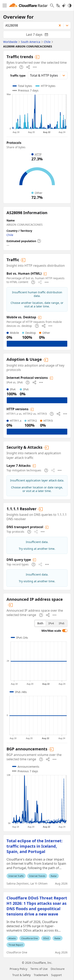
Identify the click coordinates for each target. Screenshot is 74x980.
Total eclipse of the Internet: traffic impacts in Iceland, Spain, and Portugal (35, 846)
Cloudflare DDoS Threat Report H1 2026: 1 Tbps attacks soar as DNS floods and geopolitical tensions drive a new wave (37, 906)
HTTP (38, 154)
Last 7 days (40, 35)
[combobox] (28, 25)
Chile (10, 235)
